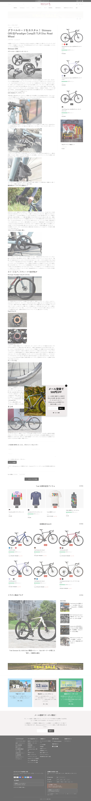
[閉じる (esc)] (66, 386)
